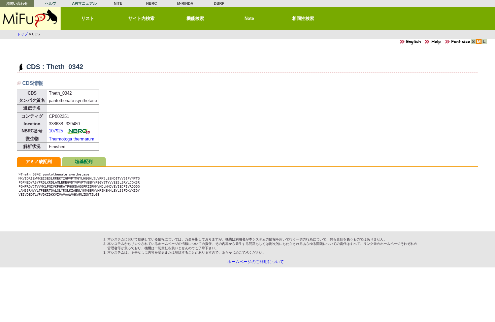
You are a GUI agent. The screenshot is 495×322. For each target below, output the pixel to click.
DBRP (219, 3)
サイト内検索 (141, 18)
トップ (22, 34)
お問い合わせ (17, 3)
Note (249, 18)
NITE (118, 3)
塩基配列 (84, 161)
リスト (87, 18)
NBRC (151, 3)
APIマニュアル (84, 3)
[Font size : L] (484, 43)
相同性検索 (303, 18)
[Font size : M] (479, 43)
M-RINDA (185, 3)
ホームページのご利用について (255, 261)
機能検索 (195, 18)
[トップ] (30, 18)
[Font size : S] (473, 43)
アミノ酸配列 (39, 161)
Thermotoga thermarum (71, 138)
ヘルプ (50, 3)
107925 (56, 130)
